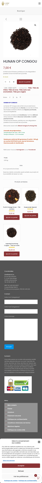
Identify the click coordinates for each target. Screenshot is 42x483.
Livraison (11, 412)
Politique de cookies (11, 480)
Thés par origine (19, 92)
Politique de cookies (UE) (16, 430)
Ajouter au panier (25, 82)
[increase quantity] (13, 82)
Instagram (20, 150)
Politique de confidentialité (28, 480)
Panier (10, 409)
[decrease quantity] (5, 82)
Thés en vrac (13, 90)
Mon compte (12, 405)
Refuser (21, 471)
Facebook (32, 150)
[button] (39, 442)
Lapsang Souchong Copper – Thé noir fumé (11, 244)
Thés (30, 88)
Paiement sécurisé (14, 416)
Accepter (21, 466)
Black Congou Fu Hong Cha (27, 126)
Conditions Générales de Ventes (19, 423)
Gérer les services (9, 460)
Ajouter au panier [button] (12, 217)
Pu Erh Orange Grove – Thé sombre (11, 208)
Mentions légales (14, 426)
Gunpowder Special (30, 207)
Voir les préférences (21, 476)
